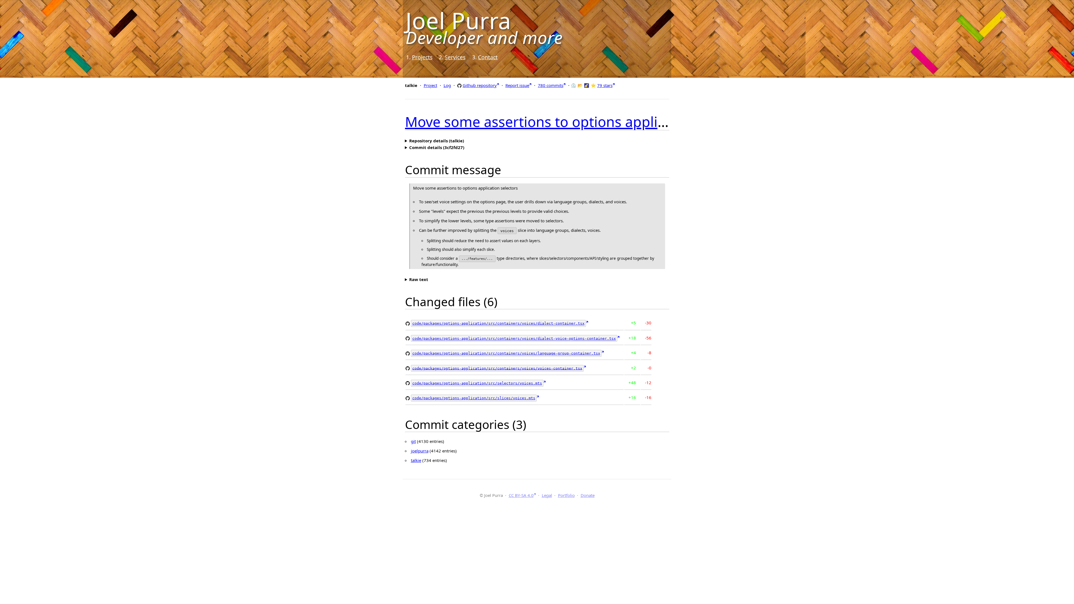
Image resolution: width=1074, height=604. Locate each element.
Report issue (517, 85)
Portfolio (566, 495)
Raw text (418, 279)
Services (455, 57)
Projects (422, 57)
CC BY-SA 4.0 (521, 495)
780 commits (550, 85)
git (413, 441)
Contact (488, 57)
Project (430, 85)
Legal (547, 495)
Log (447, 85)
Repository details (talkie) (436, 140)
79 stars (605, 85)
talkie (416, 460)
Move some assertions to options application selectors (582, 121)
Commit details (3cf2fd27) (436, 147)
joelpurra (419, 451)
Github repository (480, 85)
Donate (588, 495)
